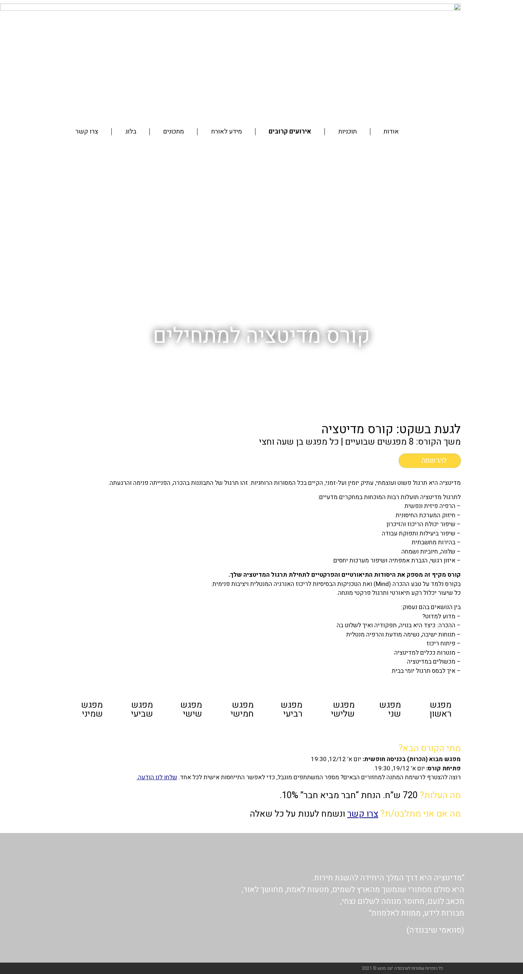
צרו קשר (86, 131)
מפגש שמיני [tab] (92, 709)
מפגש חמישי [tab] (242, 709)
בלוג (130, 131)
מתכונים (173, 131)
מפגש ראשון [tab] (440, 709)
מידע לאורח (226, 131)
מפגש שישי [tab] (191, 709)
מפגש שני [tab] (390, 709)
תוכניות (347, 131)
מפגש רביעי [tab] (291, 709)
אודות (391, 131)
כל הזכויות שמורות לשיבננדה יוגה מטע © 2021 (402, 968)
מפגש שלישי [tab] (343, 709)
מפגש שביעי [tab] (142, 709)
